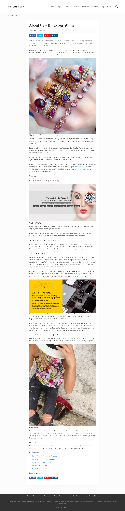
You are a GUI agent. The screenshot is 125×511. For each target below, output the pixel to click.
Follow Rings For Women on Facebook (44, 456)
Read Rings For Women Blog (41, 462)
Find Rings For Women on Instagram (44, 459)
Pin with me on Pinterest (40, 465)
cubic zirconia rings (81, 167)
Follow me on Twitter (39, 468)
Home (9, 15)
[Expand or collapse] (94, 30)
